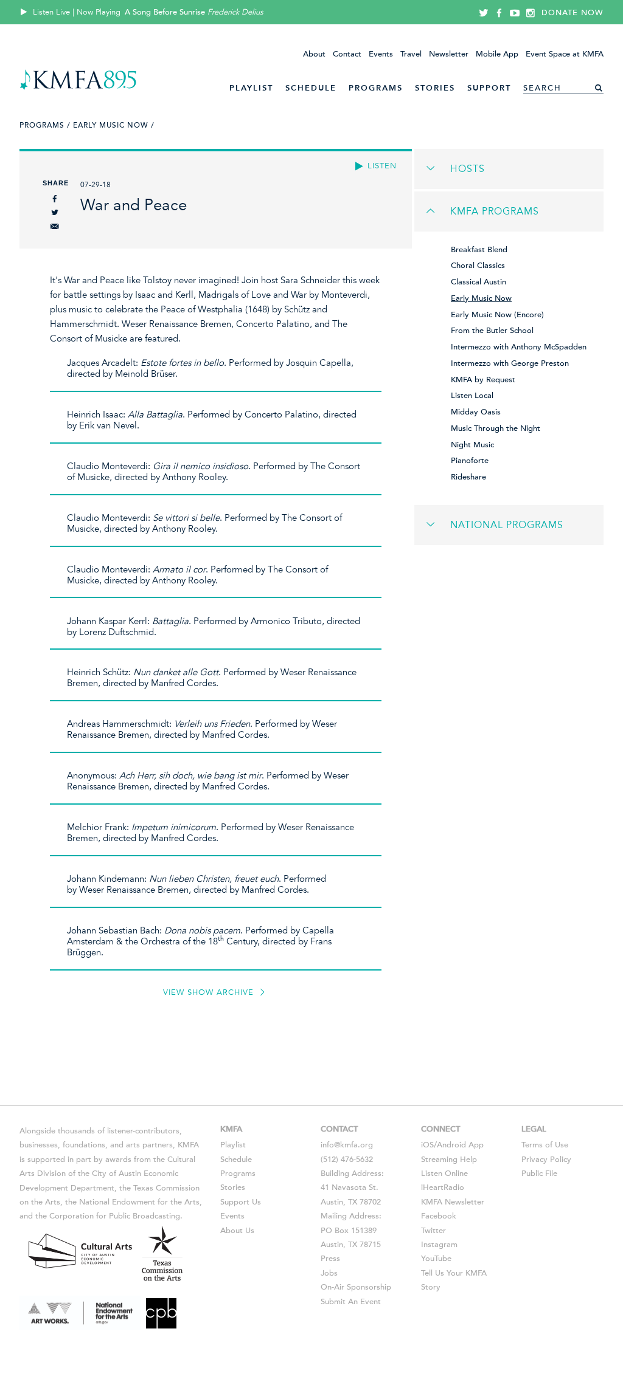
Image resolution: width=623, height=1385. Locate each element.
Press (330, 1258)
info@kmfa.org (347, 1145)
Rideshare (468, 477)
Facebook (438, 1216)
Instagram (439, 1244)
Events (381, 54)
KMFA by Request (483, 380)
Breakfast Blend (479, 250)
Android (451, 1145)
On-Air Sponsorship (356, 1287)
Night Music (472, 445)
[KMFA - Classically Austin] (78, 87)
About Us (237, 1231)
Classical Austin (478, 282)
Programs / (45, 125)
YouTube (436, 1258)
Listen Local (472, 395)
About (314, 54)
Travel (411, 54)
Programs (376, 87)
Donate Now (572, 13)
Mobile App (497, 54)
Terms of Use (544, 1145)
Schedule (310, 87)
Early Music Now (481, 298)
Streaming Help (449, 1159)
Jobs (329, 1273)
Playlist (251, 87)
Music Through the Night (495, 428)
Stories (435, 87)
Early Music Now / (114, 125)
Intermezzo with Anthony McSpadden (518, 347)
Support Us (240, 1202)
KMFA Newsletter (452, 1202)
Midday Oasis (476, 412)
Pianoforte (470, 461)
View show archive (210, 992)
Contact (347, 54)
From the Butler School (492, 330)
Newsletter (448, 54)
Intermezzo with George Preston (510, 363)
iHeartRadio (442, 1187)
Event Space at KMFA (565, 54)
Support (489, 87)
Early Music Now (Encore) (497, 315)
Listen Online (444, 1173)
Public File (539, 1173)
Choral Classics (478, 265)
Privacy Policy (546, 1159)
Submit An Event (351, 1302)
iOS (427, 1145)
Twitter (433, 1231)
